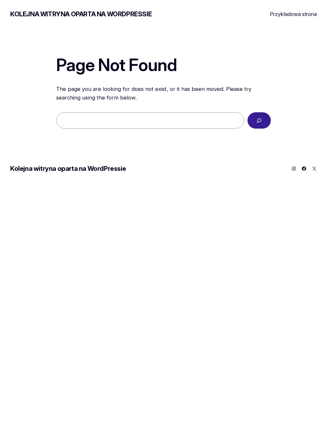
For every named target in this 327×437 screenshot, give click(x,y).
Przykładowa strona (293, 14)
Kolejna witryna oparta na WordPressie (81, 14)
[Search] (259, 120)
